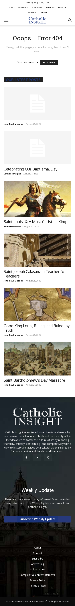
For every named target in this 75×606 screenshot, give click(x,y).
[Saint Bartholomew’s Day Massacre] (37, 358)
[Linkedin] (37, 457)
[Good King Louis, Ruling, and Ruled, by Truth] (37, 304)
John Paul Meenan (13, 124)
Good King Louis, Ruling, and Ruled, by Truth (37, 328)
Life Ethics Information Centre (29, 601)
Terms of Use (37, 585)
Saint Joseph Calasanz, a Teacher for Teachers (35, 273)
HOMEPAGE (49, 62)
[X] (48, 457)
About (12, 7)
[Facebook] (27, 457)
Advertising (23, 7)
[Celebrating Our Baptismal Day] (37, 148)
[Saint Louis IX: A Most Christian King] (37, 199)
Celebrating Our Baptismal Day (30, 169)
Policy (60, 7)
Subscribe (32, 12)
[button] (6, 20)
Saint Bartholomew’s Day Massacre (34, 380)
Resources (50, 7)
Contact (43, 12)
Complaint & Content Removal (37, 575)
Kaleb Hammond (12, 226)
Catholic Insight (12, 173)
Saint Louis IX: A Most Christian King (35, 221)
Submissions (37, 7)
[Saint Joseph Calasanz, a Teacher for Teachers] (37, 250)
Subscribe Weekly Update (37, 519)
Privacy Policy (37, 580)
